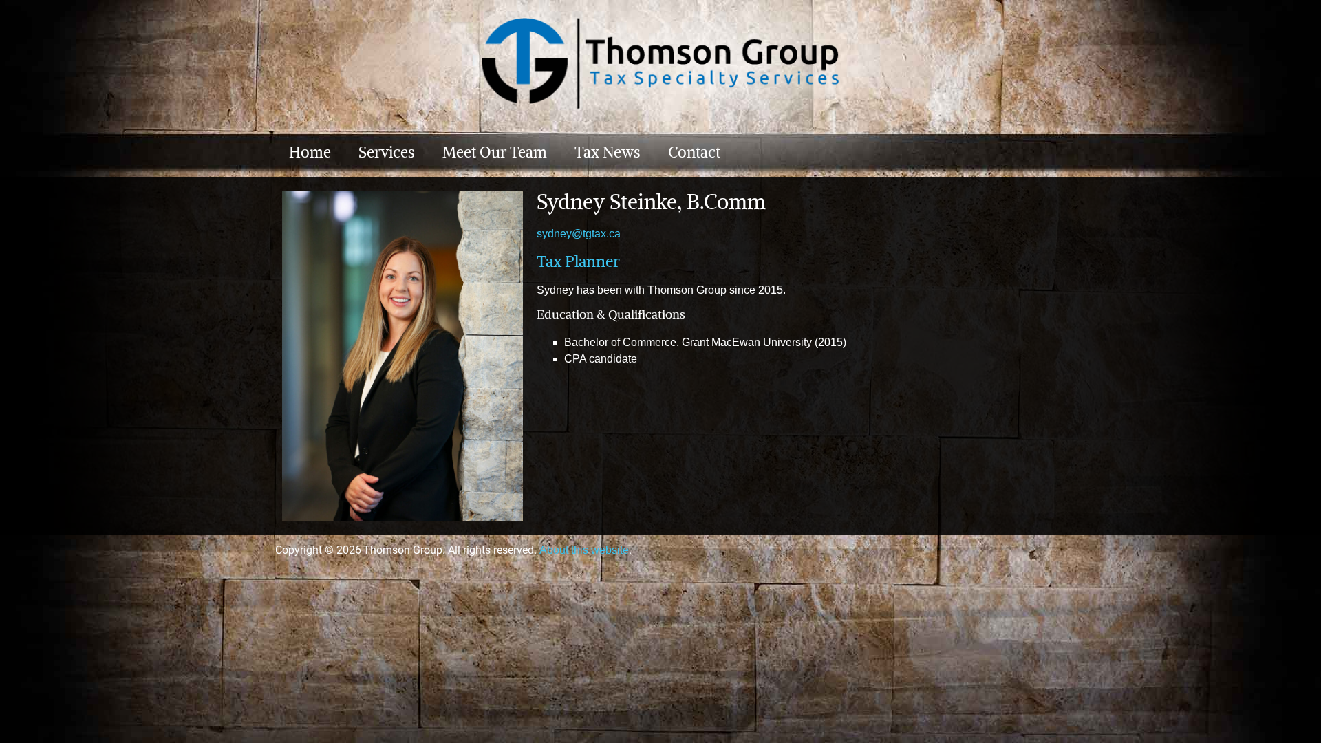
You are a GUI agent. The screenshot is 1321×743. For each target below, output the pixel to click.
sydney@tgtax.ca (579, 233)
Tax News (607, 152)
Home (310, 152)
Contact (694, 152)
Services (386, 152)
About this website (584, 550)
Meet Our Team (494, 152)
